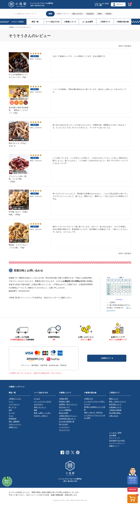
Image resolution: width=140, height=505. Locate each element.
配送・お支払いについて (117, 401)
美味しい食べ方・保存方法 (93, 412)
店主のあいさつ (64, 407)
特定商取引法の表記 (117, 441)
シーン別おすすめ (53, 22)
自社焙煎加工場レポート (67, 419)
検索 (50, 14)
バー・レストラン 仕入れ (42, 401)
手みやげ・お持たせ (41, 416)
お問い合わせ (113, 416)
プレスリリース (64, 430)
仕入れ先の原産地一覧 (66, 421)
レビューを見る (17, 22)
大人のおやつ (38, 404)
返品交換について (115, 404)
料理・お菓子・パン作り (42, 413)
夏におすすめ (77, 14)
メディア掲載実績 (65, 410)
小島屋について (70, 22)
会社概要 (112, 435)
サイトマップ (114, 438)
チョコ (11, 416)
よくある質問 (87, 22)
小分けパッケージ (15, 424)
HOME (11, 27)
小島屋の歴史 (63, 399)
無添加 (109, 14)
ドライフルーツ (14, 404)
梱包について (113, 399)
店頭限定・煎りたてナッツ (68, 404)
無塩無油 (90, 14)
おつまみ (37, 399)
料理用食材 (12, 419)
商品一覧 (35, 22)
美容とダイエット (40, 407)
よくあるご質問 (115, 433)
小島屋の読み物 (122, 22)
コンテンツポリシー (117, 443)
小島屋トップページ (16, 387)
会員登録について (115, 407)
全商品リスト (13, 427)
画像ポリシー (114, 446)
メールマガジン (64, 427)
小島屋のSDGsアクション (68, 416)
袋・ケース (12, 407)
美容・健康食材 (14, 421)
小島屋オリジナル (15, 399)
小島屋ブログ (88, 399)
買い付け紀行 (63, 424)
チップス (12, 413)
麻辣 (100, 14)
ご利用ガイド (105, 22)
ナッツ (11, 401)
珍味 (10, 410)
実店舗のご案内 (64, 401)
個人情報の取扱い (115, 413)
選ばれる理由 (63, 413)
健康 (35, 410)
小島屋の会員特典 (115, 410)
